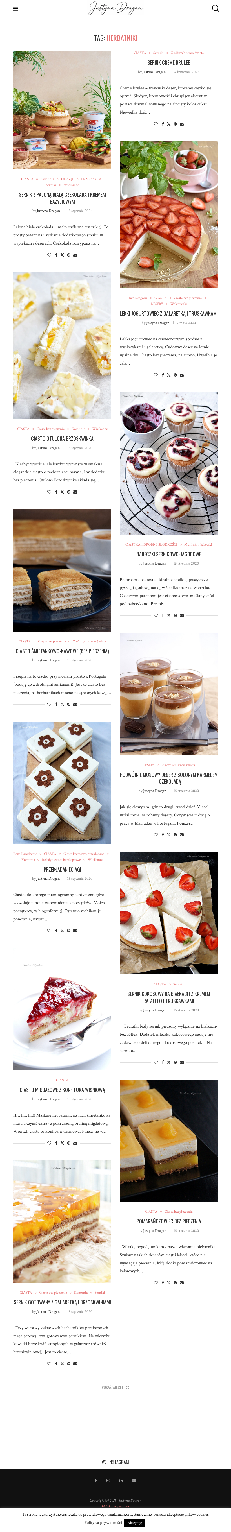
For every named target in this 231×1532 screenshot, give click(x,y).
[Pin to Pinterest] (68, 255)
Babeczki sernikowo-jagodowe (169, 554)
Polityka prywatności (115, 1506)
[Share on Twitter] (62, 255)
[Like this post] (49, 255)
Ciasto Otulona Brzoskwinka (62, 438)
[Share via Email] (75, 255)
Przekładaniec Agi (62, 869)
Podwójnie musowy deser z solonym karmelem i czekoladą (169, 778)
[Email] (134, 1480)
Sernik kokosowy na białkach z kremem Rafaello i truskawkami (168, 997)
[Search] (215, 8)
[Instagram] (108, 1480)
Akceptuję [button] (135, 1522)
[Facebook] (96, 1480)
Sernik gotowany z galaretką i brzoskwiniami (62, 1302)
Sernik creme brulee (169, 62)
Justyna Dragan (48, 210)
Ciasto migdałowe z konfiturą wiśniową (62, 1089)
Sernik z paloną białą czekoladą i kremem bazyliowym (62, 198)
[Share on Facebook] (56, 255)
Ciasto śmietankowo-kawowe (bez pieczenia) (62, 651)
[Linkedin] (121, 1480)
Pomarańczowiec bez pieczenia (169, 1221)
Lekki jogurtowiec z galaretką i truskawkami (169, 313)
